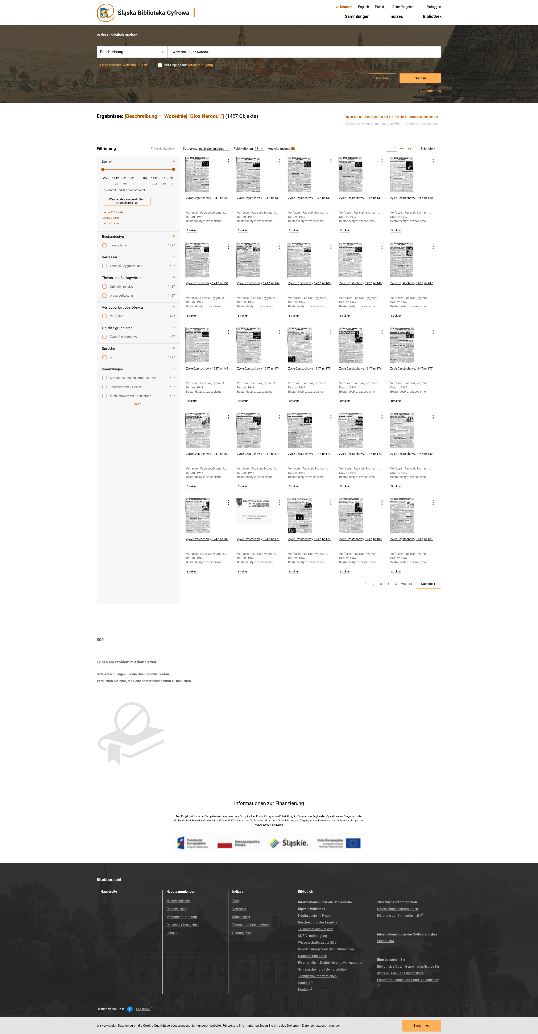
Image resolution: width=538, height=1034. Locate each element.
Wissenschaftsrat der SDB (317, 943)
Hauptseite (109, 891)
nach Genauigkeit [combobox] (211, 148)
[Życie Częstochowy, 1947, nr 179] (305, 516)
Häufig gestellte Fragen (315, 916)
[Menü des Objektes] (229, 161)
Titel (235, 901)
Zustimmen (422, 1025)
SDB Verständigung (312, 936)
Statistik (304, 983)
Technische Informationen (317, 976)
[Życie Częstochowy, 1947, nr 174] (254, 345)
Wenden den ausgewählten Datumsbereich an (126, 201)
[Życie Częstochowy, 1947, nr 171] (254, 430)
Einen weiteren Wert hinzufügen (123, 65)
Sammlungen (357, 16)
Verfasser (239, 909)
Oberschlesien (176, 909)
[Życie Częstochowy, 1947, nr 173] (356, 430)
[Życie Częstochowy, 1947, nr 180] (356, 516)
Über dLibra (385, 941)
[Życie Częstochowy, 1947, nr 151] (203, 260)
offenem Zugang (200, 65)
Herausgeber (241, 933)
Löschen (382, 78)
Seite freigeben (403, 7)
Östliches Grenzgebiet (182, 925)
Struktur (192, 230)
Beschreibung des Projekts (317, 922)
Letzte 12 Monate (113, 212)
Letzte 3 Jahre (111, 217)
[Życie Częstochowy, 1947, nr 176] (356, 345)
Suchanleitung (430, 91)
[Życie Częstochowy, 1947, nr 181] (407, 516)
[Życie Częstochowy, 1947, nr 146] (356, 260)
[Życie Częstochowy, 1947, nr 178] (254, 516)
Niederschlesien (178, 901)
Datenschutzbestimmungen (397, 909)
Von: (106, 178)
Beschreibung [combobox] (111, 52)
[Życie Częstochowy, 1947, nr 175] (305, 345)
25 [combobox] (256, 148)
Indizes (396, 16)
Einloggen (433, 7)
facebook (143, 1009)
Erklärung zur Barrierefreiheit (398, 916)
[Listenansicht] (292, 148)
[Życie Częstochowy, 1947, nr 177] (407, 345)
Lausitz (171, 933)
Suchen (420, 78)
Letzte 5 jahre (111, 223)
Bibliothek (432, 16)
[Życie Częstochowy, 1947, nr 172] (305, 430)
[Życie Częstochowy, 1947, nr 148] (203, 345)
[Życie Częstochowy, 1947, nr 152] (254, 260)
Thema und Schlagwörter (251, 925)
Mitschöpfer (241, 917)
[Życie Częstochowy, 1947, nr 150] (407, 174)
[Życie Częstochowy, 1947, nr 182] (407, 430)
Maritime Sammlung (181, 917)
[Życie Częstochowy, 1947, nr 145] (305, 260)
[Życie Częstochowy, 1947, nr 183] (203, 516)
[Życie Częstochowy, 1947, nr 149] (356, 174)
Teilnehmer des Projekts (315, 929)
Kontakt (304, 990)
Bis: (145, 178)
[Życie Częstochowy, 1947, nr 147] (407, 260)
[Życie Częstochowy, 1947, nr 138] (203, 174)
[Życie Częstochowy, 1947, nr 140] (305, 174)
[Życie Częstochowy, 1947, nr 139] (254, 174)
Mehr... (138, 404)
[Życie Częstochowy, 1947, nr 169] (203, 430)
